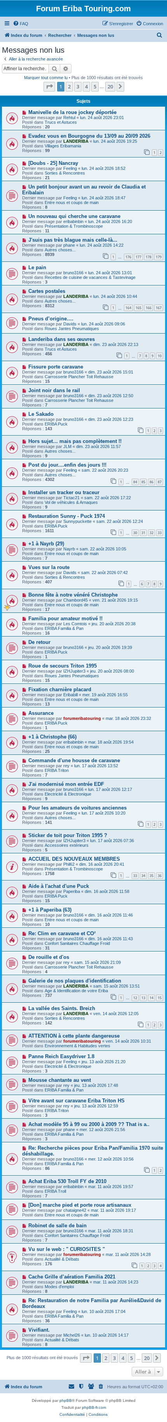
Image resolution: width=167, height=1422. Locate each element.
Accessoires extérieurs (67, 845)
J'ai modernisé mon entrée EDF (66, 784)
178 (148, 256)
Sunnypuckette (77, 521)
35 (151, 875)
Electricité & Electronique (68, 794)
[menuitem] (20, 23)
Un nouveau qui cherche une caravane (74, 216)
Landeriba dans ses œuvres (61, 339)
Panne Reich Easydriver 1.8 (61, 1056)
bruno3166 (73, 272)
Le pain (37, 267)
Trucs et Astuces (61, 122)
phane (69, 245)
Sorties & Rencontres (65, 173)
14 (151, 997)
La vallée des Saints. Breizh (61, 1008)
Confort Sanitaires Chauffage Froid (77, 943)
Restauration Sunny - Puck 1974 (66, 516)
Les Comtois (75, 623)
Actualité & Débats (62, 1259)
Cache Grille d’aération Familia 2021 (71, 1277)
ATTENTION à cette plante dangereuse (74, 1036)
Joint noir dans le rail (54, 390)
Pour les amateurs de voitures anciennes (77, 808)
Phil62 (69, 864)
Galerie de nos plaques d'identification (74, 981)
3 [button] (78, 86)
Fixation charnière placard (59, 689)
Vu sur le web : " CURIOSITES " (66, 1249)
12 (135, 997)
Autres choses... (60, 249)
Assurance (41, 713)
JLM (67, 446)
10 (160, 355)
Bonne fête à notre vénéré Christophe (73, 595)
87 (160, 481)
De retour (39, 642)
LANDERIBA (76, 141)
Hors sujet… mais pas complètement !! (75, 441)
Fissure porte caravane (55, 367)
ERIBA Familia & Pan (64, 628)
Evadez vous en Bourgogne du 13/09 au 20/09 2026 (89, 136)
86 (151, 481)
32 (151, 532)
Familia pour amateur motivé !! (65, 618)
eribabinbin (73, 221)
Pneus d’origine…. (50, 319)
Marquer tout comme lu (46, 77)
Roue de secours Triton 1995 (62, 666)
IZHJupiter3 (74, 671)
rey (66, 765)
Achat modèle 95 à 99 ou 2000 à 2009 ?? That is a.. (89, 1124)
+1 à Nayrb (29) (46, 544)
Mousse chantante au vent (59, 1080)
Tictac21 (71, 497)
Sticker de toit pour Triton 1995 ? (67, 835)
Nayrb (69, 549)
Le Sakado (41, 414)
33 (160, 532)
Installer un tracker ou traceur (63, 492)
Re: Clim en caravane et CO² (62, 933)
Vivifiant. (39, 1330)
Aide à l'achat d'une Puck (58, 886)
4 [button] (86, 86)
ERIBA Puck (56, 424)
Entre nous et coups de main (72, 202)
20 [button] (110, 86)
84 (135, 481)
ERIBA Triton (57, 770)
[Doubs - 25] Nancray (53, 163)
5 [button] (95, 86)
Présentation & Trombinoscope (74, 226)
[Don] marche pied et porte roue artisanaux (79, 1205)
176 (128, 256)
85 (143, 481)
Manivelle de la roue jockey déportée (72, 112)
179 (159, 256)
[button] (49, 86)
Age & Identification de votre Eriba (76, 990)
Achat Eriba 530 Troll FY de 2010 (67, 1181)
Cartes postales (46, 291)
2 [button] (69, 86)
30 (135, 532)
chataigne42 (74, 1210)
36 (160, 875)
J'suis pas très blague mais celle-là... (72, 240)
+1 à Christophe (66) (52, 737)
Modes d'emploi (59, 1286)
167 (159, 307)
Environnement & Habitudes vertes (77, 1045)
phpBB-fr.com (94, 1407)
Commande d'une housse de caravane (74, 760)
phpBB (65, 1400)
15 (160, 997)
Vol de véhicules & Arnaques (71, 502)
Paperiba (71, 891)
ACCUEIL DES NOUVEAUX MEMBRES (74, 859)
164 (128, 307)
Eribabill (70, 694)
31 (143, 532)
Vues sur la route (49, 567)
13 (143, 997)
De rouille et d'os (48, 957)
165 (138, 307)
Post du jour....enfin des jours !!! (67, 465)
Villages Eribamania (63, 146)
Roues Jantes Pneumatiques (72, 328)
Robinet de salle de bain (57, 1225)
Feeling (70, 168)
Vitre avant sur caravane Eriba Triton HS (76, 1101)
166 (148, 307)
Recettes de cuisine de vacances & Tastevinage (90, 277)
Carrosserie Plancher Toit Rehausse (79, 376)
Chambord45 (75, 600)
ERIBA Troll (55, 1191)
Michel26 (71, 1335)
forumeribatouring (82, 718)
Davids (70, 324)
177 (138, 256)
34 (143, 875)
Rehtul (69, 117)
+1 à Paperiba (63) (49, 910)
